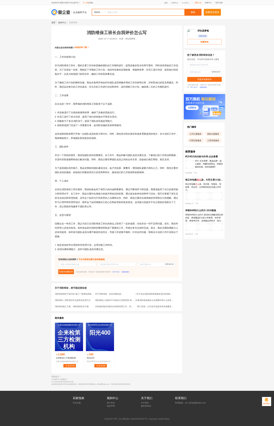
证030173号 (111, 418)
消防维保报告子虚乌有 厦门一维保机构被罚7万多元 (74, 293)
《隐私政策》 (125, 272)
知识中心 (62, 22)
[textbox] (153, 12)
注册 (221, 2)
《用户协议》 (116, 272)
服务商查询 (146, 405)
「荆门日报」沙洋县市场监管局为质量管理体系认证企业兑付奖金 (154, 306)
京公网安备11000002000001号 (133, 418)
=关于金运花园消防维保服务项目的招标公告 (154, 293)
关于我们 (145, 402)
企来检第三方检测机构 (66, 357)
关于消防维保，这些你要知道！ (109, 293)
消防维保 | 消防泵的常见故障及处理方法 (72, 300)
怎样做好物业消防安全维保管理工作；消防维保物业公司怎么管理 (114, 306)
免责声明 (111, 405)
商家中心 (208, 2)
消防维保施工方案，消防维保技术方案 (72, 306)
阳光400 (90, 357)
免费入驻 (198, 2)
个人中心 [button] (185, 2)
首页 (166, 3)
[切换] (91, 2)
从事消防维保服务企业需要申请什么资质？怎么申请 (154, 300)
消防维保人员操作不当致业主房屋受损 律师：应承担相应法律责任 (114, 300)
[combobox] (147, 12)
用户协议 (111, 402)
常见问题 (77, 402)
